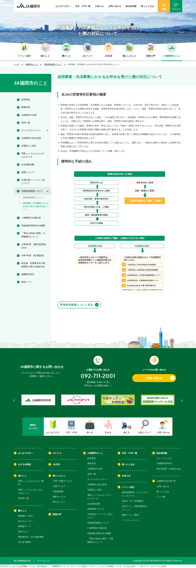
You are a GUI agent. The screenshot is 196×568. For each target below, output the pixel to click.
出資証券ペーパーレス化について (100, 516)
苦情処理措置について (53, 64)
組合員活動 (131, 6)
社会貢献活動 (93, 503)
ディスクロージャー (97, 479)
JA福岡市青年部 (164, 463)
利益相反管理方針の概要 (99, 533)
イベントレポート (130, 520)
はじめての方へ (63, 6)
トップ (16, 64)
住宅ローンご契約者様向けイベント (135, 508)
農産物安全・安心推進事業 (31, 537)
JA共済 (56, 464)
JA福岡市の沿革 (95, 469)
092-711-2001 (98, 375)
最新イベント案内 (130, 515)
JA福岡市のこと (31, 64)
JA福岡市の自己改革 (97, 484)
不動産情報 (58, 491)
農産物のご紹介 (25, 516)
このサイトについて (166, 481)
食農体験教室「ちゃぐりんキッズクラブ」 (135, 494)
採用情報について (95, 509)
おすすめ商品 (24, 464)
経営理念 (91, 458)
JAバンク (57, 453)
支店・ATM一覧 (82, 6)
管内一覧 (91, 474)
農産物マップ (24, 526)
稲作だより (23, 531)
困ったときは (147, 6)
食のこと (22, 475)
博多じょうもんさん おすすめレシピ (30, 491)
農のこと (22, 510)
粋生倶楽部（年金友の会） (169, 469)
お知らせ (99, 6)
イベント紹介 (128, 487)
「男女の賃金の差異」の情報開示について (100, 540)
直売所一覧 (23, 498)
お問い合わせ (114, 6)
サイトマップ (43, 560)
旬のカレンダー (25, 521)
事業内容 (91, 463)
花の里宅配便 (24, 542)
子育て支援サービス (62, 481)
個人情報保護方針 (22, 560)
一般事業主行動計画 (97, 528)
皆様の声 (57, 514)
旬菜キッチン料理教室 (132, 501)
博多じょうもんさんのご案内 (31, 483)
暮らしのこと (59, 475)
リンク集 (160, 496)
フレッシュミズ (164, 458)
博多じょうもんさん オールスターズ (99, 497)
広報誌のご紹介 (94, 489)
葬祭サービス (59, 496)
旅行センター (59, 502)
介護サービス (59, 486)
